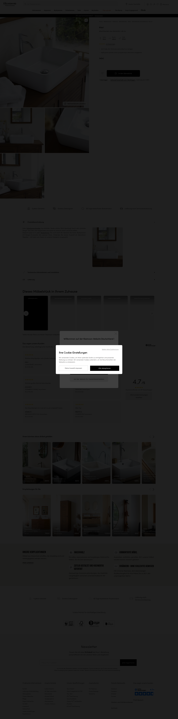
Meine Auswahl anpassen (73, 368)
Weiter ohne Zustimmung (110, 349)
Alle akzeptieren (105, 368)
